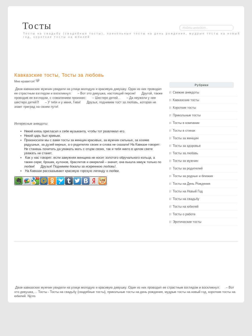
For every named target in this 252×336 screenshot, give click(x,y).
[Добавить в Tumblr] (69, 181)
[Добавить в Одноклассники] (52, 181)
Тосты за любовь (83, 75)
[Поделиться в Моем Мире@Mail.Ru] (44, 181)
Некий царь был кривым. (42, 135)
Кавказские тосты (36, 75)
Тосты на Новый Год (188, 191)
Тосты (37, 25)
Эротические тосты (187, 222)
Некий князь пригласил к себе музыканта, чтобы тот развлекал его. (74, 131)
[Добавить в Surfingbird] (60, 181)
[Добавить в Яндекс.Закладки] (94, 181)
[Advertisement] (71, 51)
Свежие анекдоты (186, 92)
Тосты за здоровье (187, 146)
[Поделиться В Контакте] (86, 181)
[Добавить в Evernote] (19, 181)
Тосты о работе (184, 214)
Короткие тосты (184, 107)
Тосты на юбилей (185, 206)
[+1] (37, 80)
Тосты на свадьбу (186, 199)
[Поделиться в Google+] (35, 181)
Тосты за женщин (186, 138)
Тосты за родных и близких (193, 176)
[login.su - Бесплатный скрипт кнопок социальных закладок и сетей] (102, 181)
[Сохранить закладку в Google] (27, 181)
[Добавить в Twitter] (77, 181)
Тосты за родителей (188, 168)
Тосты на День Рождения (191, 183)
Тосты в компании (186, 123)
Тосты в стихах (184, 130)
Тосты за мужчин (185, 161)
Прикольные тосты (187, 115)
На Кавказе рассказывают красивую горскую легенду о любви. (72, 171)
